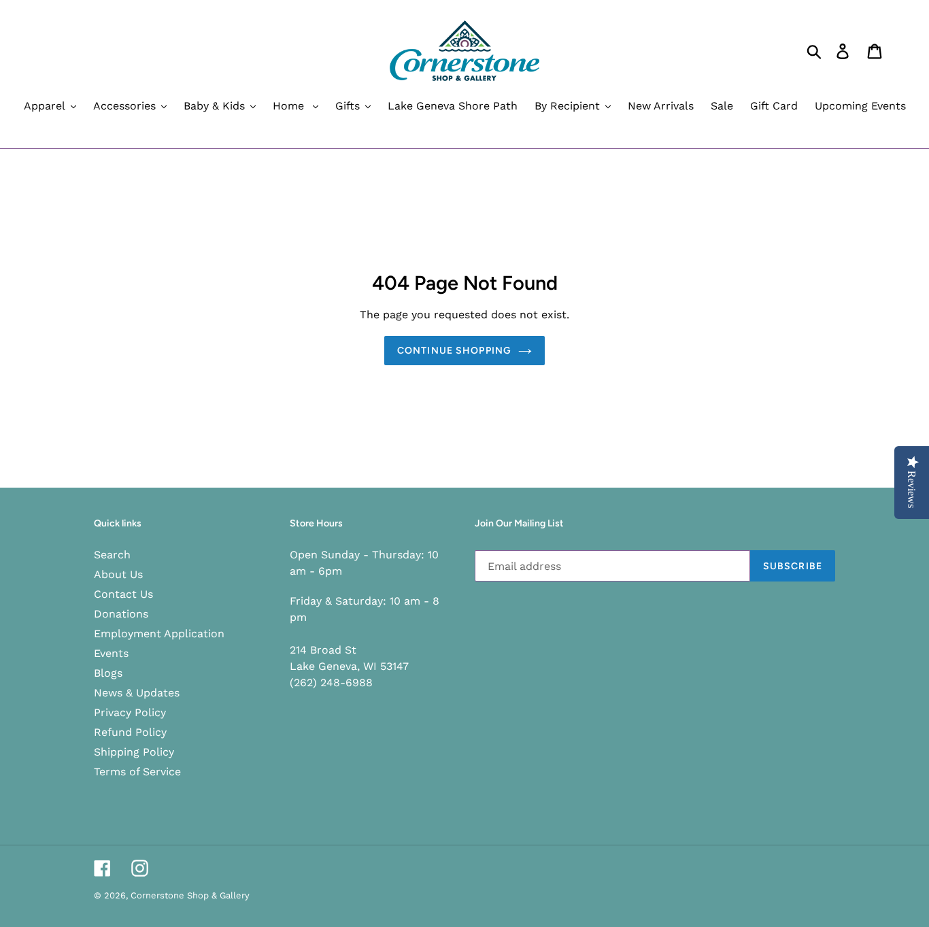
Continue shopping (454, 350)
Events (111, 653)
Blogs (108, 673)
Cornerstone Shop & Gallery (190, 895)
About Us (118, 574)
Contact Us (123, 594)
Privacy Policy (130, 712)
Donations (121, 613)
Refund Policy (130, 732)
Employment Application (159, 633)
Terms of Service (137, 771)
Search (112, 554)
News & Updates (137, 692)
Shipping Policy (134, 751)
